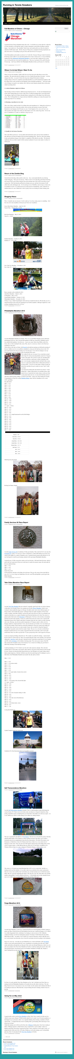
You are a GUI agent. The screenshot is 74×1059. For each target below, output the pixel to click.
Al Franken (14, 641)
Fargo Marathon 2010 (12, 903)
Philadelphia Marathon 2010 (14, 311)
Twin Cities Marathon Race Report (16, 582)
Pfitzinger (31, 1025)
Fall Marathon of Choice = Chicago (17, 28)
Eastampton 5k (7, 553)
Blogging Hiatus (10, 196)
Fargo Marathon (22, 1016)
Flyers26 (25, 347)
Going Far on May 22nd (13, 996)
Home (6, 23)
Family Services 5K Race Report (16, 522)
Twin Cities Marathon (13, 606)
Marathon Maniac (25, 378)
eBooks (10, 23)
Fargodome (46, 941)
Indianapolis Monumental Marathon (21, 58)
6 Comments (17, 990)
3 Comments (17, 1033)
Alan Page (12, 639)
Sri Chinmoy (26, 836)
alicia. (5, 1044)
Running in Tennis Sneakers (17, 4)
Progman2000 (19, 30)
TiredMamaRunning (7, 1045)
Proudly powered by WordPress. (62, 1052)
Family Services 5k (13, 552)
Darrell (5, 1043)
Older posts (7, 1036)
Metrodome (22, 617)
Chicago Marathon (37, 608)
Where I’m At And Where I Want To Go (18, 70)
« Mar (56, 68)
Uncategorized (11, 65)
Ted (4, 1048)
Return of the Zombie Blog (14, 173)
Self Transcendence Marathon (15, 788)
